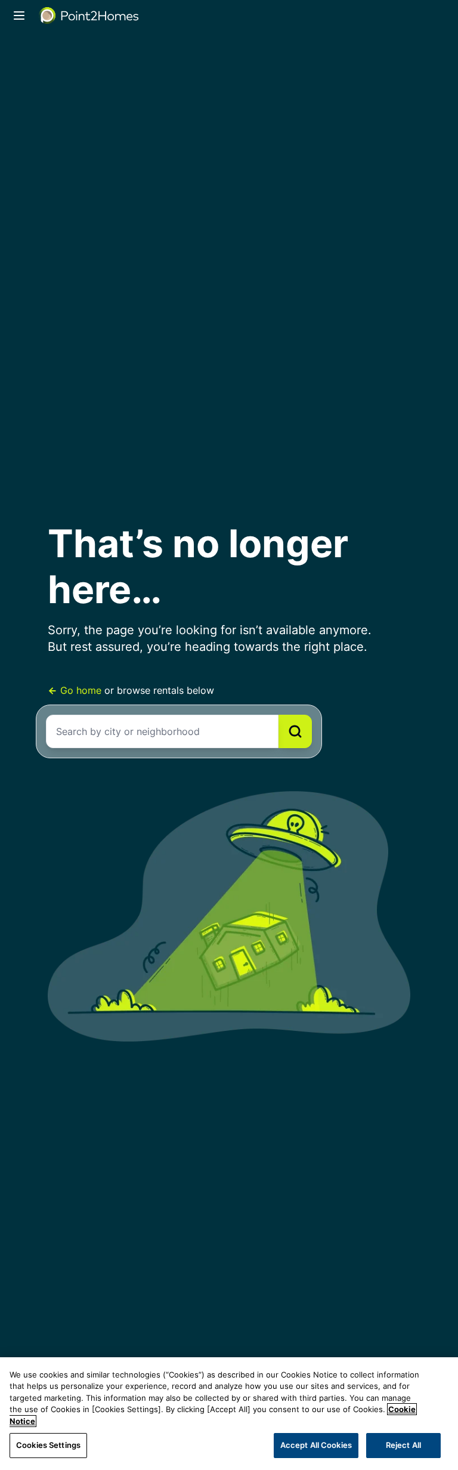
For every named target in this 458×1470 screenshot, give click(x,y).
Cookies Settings (48, 1445)
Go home (80, 690)
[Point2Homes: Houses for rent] (89, 15)
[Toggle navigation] (19, 15)
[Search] (295, 731)
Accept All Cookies (316, 1445)
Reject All (403, 1445)
